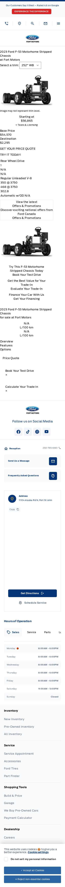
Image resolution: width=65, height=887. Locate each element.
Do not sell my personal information (33, 859)
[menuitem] (32, 725)
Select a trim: (9, 65)
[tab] (13, 632)
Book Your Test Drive (26, 274)
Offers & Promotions (26, 218)
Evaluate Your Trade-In (27, 288)
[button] (6, 24)
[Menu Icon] (58, 24)
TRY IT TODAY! (10, 154)
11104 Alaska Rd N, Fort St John (35, 500)
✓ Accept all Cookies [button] (32, 870)
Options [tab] (5, 349)
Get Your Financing (27, 298)
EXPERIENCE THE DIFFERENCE (31, 11)
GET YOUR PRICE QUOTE (17, 148)
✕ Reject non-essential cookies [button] (32, 879)
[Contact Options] (45, 24)
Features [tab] (6, 345)
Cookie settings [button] (38, 852)
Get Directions (32, 594)
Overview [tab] (6, 341)
